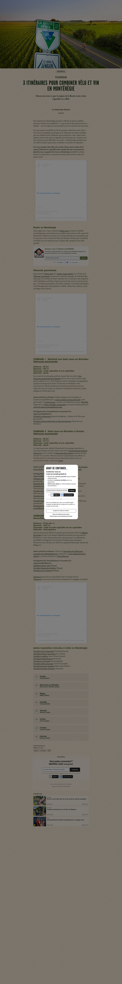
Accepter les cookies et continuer (61, 510)
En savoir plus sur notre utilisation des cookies (61, 516)
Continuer (72, 490)
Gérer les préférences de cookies (61, 514)
